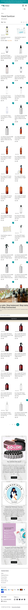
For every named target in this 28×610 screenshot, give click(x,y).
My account (3, 582)
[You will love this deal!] (14, 448)
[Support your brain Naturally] (14, 534)
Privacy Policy (4, 577)
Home (2, 13)
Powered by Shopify (16, 607)
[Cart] (23, 6)
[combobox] (14, 9)
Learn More (14, 477)
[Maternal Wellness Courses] (14, 493)
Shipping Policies (4, 575)
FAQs (2, 573)
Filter (4, 22)
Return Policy (4, 579)
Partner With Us (4, 580)
